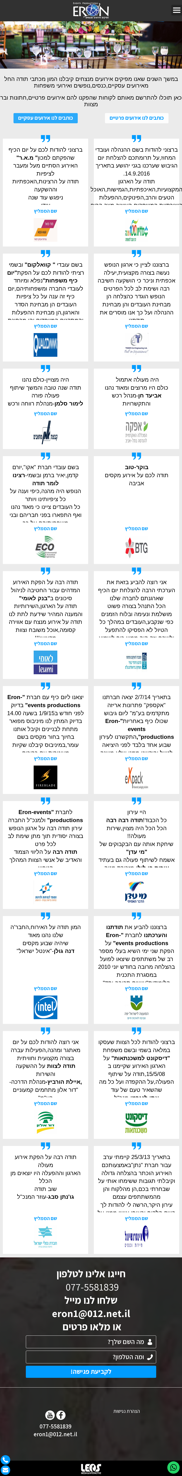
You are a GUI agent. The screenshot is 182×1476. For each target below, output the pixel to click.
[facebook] (61, 1415)
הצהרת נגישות (126, 1411)
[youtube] (50, 1415)
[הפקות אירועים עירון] (91, 10)
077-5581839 (56, 1426)
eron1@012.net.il (91, 1313)
